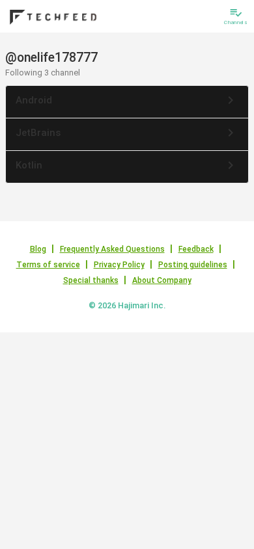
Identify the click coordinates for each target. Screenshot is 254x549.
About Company (161, 280)
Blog (38, 249)
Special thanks (91, 280)
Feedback (196, 249)
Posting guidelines (192, 264)
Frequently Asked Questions (112, 249)
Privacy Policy (119, 264)
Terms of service (48, 264)
